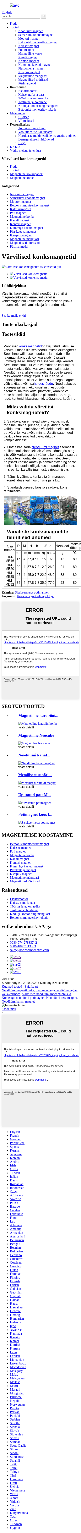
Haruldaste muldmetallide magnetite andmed (47, 135)
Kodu (13, 23)
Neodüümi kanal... (34, 755)
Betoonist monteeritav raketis (37, 109)
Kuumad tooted (12, 986)
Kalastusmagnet (28, 46)
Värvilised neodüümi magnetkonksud (46, 994)
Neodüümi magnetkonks (18, 990)
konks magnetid (30, 346)
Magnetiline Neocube (36, 735)
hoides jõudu (43, 383)
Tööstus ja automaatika (33, 98)
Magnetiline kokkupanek (26, 174)
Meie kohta (17, 113)
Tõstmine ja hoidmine (32, 102)
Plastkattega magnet (31, 68)
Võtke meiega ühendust (25, 150)
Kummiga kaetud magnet (34, 64)
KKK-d (15, 147)
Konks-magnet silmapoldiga (35, 596)
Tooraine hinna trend (31, 128)
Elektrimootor (27, 91)
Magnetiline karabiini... (38, 715)
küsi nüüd (8, 979)
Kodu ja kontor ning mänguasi (38, 105)
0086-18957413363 (23, 946)
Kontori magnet (28, 61)
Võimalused (26, 120)
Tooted (14, 27)
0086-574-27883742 (23, 942)
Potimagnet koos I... (35, 814)
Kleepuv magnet (29, 72)
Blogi (22, 143)
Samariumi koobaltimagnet (35, 35)
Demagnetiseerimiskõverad (36, 139)
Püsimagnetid (27, 83)
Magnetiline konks (30, 53)
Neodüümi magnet (30, 31)
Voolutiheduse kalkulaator (35, 132)
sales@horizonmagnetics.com (29, 950)
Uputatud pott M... (34, 795)
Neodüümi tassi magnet (61, 997)
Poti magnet (26, 49)
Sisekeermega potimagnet (31, 592)
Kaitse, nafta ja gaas (31, 94)
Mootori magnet (28, 38)
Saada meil (9, 1009)
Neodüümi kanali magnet (18, 1001)
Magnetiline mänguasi (32, 76)
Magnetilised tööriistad (33, 79)
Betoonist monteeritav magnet (37, 42)
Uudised (23, 117)
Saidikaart (31, 986)
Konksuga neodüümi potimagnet (23, 997)
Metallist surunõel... (35, 775)
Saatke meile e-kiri (14, 315)
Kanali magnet (27, 57)
